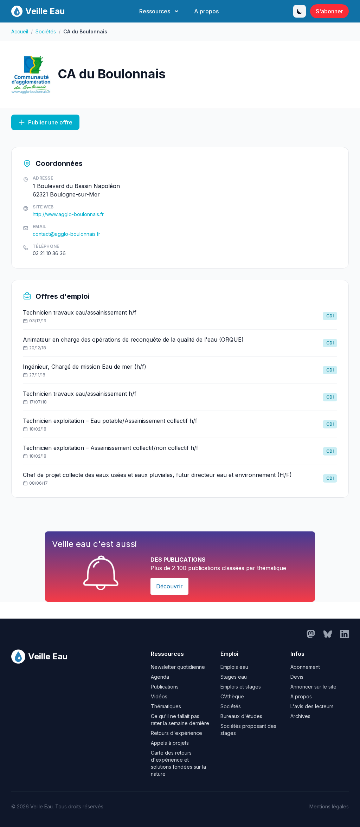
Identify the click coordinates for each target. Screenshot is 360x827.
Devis (296, 677)
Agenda (160, 677)
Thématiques (166, 706)
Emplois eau (234, 667)
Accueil (19, 31)
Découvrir (169, 586)
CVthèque (232, 696)
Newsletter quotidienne (178, 667)
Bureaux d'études (241, 716)
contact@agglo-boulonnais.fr (66, 234)
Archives (300, 716)
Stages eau (233, 677)
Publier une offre (50, 122)
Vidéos (159, 696)
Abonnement (305, 667)
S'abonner (329, 11)
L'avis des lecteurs (312, 706)
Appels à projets (170, 743)
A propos (206, 11)
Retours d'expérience (176, 733)
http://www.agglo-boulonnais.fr (68, 214)
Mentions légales (329, 806)
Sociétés (46, 31)
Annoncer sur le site (313, 687)
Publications (165, 687)
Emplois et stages (240, 687)
